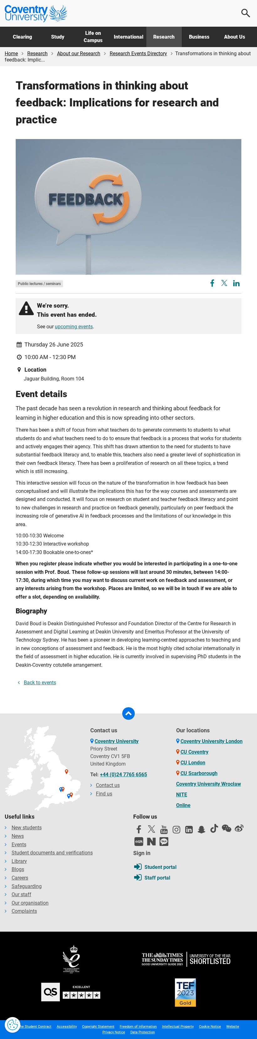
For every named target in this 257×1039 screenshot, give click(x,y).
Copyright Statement (98, 1027)
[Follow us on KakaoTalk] (164, 841)
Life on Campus (93, 36)
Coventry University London (212, 741)
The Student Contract (34, 1027)
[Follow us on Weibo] (239, 828)
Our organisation (30, 903)
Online (183, 805)
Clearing (22, 37)
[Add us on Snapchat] (201, 831)
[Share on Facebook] (212, 284)
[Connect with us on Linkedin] (189, 831)
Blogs (18, 869)
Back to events (40, 683)
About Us (234, 37)
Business (199, 37)
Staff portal (157, 878)
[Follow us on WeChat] (226, 828)
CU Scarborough (199, 773)
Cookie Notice (210, 1027)
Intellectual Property (178, 1027)
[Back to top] (128, 713)
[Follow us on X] (151, 829)
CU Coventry (194, 752)
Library (19, 861)
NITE (181, 795)
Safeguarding (27, 886)
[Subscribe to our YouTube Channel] (164, 831)
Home (11, 54)
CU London (193, 763)
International (128, 37)
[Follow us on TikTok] (214, 828)
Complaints (24, 911)
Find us (104, 794)
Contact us (108, 785)
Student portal (160, 867)
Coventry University (117, 741)
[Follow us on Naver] (151, 841)
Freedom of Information (138, 1027)
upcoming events (74, 327)
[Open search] (246, 13)
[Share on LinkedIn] (236, 284)
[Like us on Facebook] (138, 831)
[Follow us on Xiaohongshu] (138, 841)
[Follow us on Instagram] (176, 831)
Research (164, 37)
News (18, 836)
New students (27, 828)
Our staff (21, 894)
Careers (20, 878)
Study (57, 37)
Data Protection (142, 1032)
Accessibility (67, 1027)
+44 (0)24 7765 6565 (123, 775)
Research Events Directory (138, 54)
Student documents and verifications (52, 853)
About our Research (78, 54)
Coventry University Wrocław (208, 784)
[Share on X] (224, 283)
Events (19, 845)
